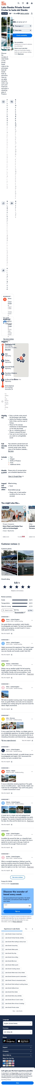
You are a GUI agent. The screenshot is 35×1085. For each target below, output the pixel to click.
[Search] (18, 3)
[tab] (11, 929)
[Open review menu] (32, 620)
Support (5, 1047)
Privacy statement (17, 921)
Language (6, 1019)
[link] (13, 522)
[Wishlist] (23, 3)
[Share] (32, 13)
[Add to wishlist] (24, 507)
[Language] (27, 3)
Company (5, 1051)
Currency (5, 1028)
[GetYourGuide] (3, 3)
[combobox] (20, 612)
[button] (14, 13)
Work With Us (7, 1055)
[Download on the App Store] (23, 1041)
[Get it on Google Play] (9, 1041)
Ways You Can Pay (8, 1058)
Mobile (5, 1037)
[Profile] (32, 3)
